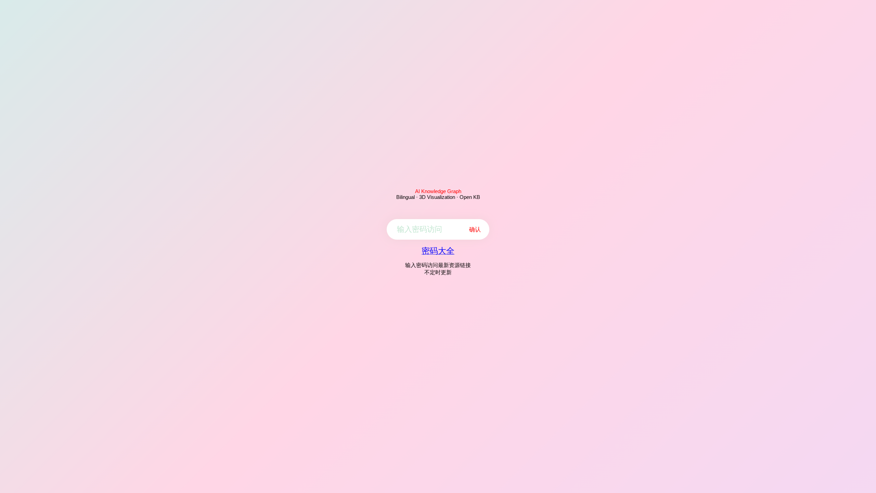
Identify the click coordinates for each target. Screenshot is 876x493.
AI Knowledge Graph (438, 191)
